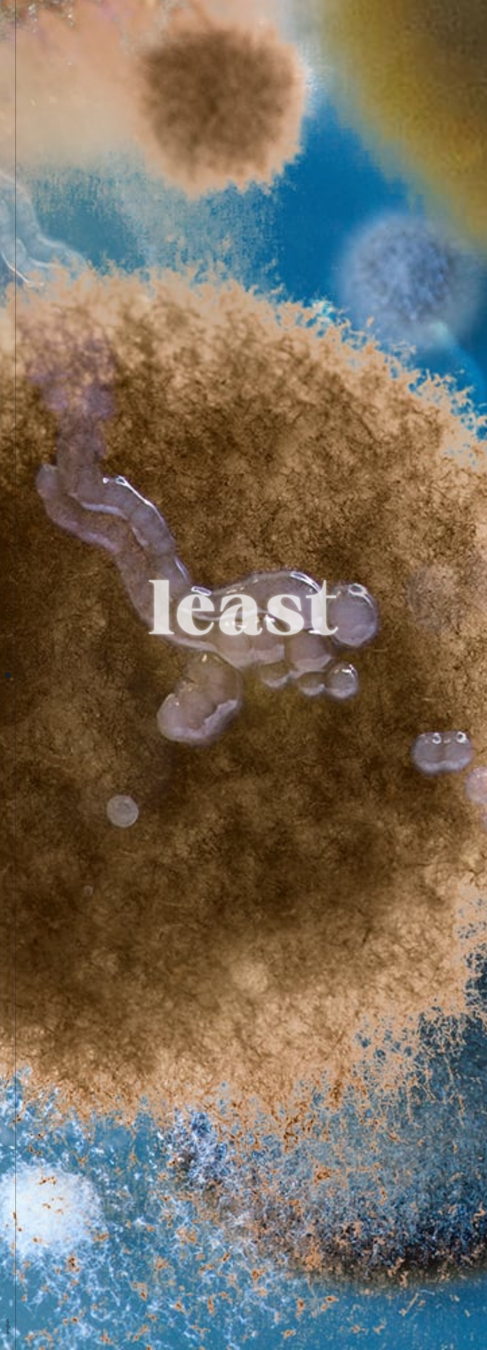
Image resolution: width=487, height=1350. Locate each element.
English (7, 1326)
